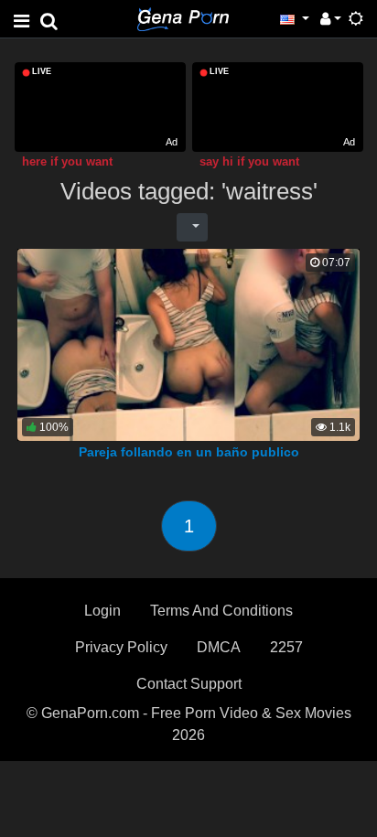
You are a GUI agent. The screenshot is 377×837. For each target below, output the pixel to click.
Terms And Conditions (221, 610)
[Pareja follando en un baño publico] (188, 343)
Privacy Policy (121, 647)
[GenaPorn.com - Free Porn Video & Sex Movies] (183, 18)
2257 (286, 647)
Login (102, 610)
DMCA (219, 647)
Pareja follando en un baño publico (189, 452)
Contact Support (189, 684)
